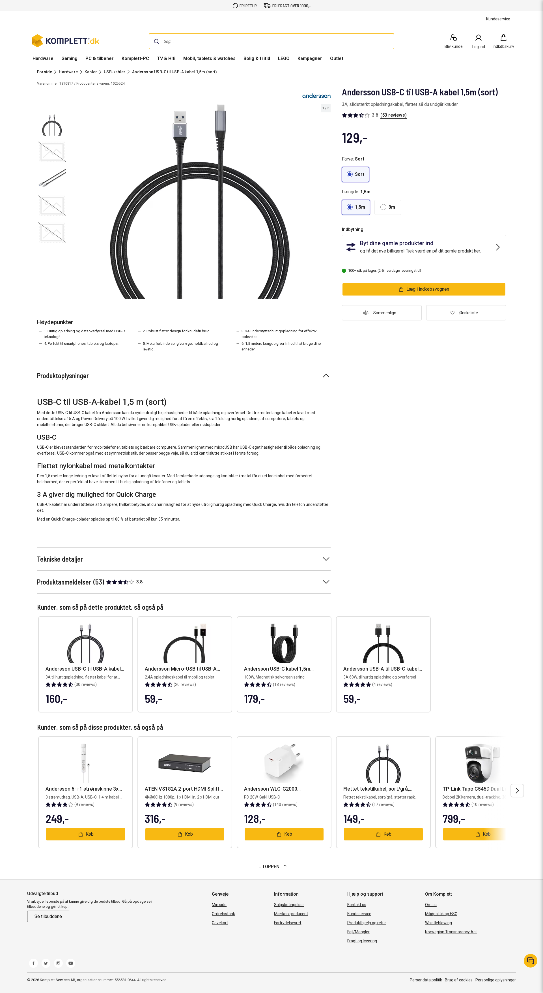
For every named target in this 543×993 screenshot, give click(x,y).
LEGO (284, 58)
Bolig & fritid (257, 58)
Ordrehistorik (223, 913)
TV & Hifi (166, 58)
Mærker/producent (291, 913)
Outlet (336, 58)
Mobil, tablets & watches (209, 58)
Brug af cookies (459, 980)
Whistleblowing (438, 923)
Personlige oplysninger (495, 980)
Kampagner (310, 58)
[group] (200, 201)
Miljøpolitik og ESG (441, 913)
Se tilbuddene (48, 916)
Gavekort (220, 923)
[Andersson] (316, 95)
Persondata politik (426, 980)
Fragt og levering (362, 941)
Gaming (69, 58)
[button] (355, 174)
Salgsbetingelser (289, 904)
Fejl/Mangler (358, 932)
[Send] (156, 41)
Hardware (43, 58)
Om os (431, 904)
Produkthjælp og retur (366, 923)
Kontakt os (356, 904)
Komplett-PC (135, 58)
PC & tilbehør (99, 58)
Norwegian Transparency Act (451, 932)
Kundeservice (359, 913)
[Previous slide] (73, 202)
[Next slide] (325, 202)
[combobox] (271, 41)
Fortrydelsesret (287, 923)
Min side (219, 904)
